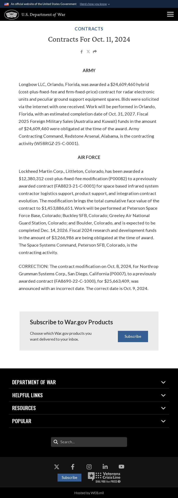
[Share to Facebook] (82, 52)
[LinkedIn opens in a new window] (105, 466)
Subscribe (133, 336)
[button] (170, 14)
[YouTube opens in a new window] (121, 466)
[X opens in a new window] (56, 466)
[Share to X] (88, 52)
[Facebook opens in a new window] (72, 466)
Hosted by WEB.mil (89, 493)
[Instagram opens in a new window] (89, 466)
